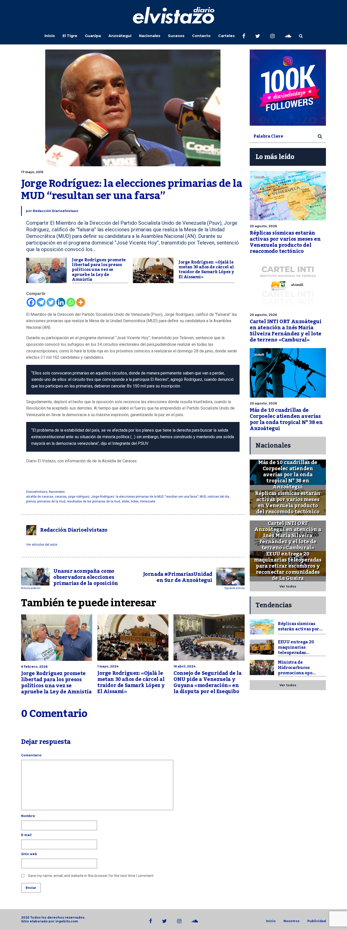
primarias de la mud (51, 501)
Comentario (31, 755)
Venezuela (147, 501)
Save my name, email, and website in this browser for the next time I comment (90, 876)
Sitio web (29, 854)
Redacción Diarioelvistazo (55, 211)
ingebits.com (66, 921)
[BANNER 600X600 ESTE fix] (288, 88)
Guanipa (93, 36)
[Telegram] (41, 302)
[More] (80, 302)
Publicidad (316, 921)
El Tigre (69, 36)
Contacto (201, 36)
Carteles (226, 36)
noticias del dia (218, 496)
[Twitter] (50, 302)
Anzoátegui (119, 36)
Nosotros (291, 921)
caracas (61, 496)
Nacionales (149, 36)
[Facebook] (31, 302)
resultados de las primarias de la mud (93, 501)
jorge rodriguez (78, 496)
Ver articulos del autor (41, 544)
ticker (134, 501)
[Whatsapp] (70, 302)
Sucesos (176, 36)
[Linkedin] (60, 302)
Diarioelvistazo (36, 492)
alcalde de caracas (39, 496)
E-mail (26, 835)
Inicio (49, 36)
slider (125, 501)
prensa (31, 501)
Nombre (28, 816)
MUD (203, 496)
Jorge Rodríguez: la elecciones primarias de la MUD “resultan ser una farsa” (144, 496)
